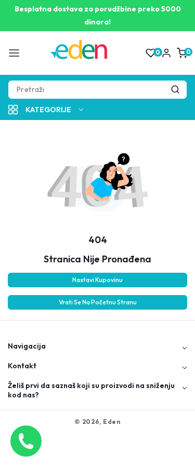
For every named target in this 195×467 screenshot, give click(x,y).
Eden (112, 421)
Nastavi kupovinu (97, 280)
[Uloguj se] (166, 53)
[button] (14, 53)
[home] (97, 454)
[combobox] (97, 90)
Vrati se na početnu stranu (98, 302)
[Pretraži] (175, 90)
